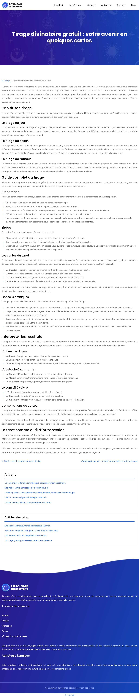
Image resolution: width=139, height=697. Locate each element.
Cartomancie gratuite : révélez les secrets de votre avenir (108, 461)
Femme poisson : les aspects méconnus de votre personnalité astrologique (39, 492)
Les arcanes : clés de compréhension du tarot (25, 535)
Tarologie (121, 5)
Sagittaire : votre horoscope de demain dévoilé (26, 487)
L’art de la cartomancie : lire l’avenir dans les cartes (28, 502)
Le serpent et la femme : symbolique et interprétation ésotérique (35, 482)
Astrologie (59, 5)
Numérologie (75, 5)
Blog (133, 5)
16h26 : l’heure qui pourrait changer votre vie (25, 497)
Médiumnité (106, 5)
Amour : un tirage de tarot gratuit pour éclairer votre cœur (31, 530)
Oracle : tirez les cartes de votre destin (22, 461)
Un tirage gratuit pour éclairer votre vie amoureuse (28, 540)
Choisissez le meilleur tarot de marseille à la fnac (27, 525)
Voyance (91, 5)
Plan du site (69, 695)
